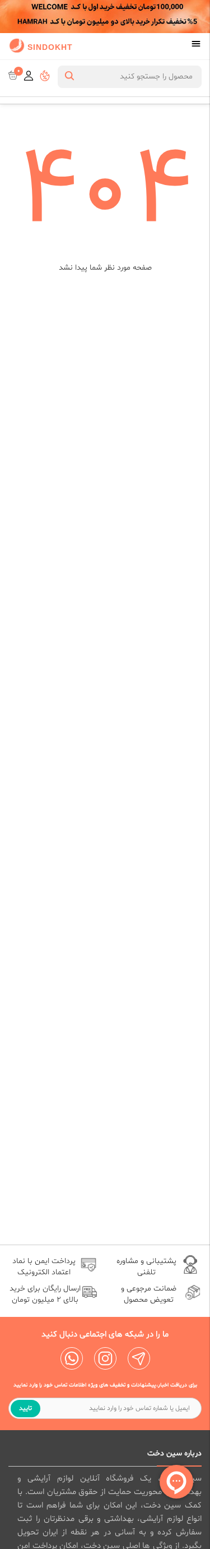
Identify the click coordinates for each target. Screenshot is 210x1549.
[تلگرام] (139, 1358)
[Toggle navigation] (196, 45)
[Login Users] (28, 76)
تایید (25, 1408)
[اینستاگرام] (105, 1358)
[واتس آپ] (71, 1358)
